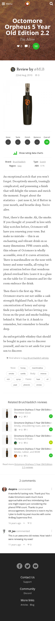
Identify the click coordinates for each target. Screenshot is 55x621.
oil (47, 379)
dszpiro (12, 489)
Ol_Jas (11, 531)
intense (43, 373)
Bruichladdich (19, 161)
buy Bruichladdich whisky (36, 358)
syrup (18, 379)
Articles (24, 604)
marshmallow (37, 368)
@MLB (39, 69)
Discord (28, 593)
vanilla (22, 373)
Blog (32, 604)
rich (8, 379)
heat (38, 379)
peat (15, 385)
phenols (26, 385)
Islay (19, 165)
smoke (11, 373)
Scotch (43, 161)
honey (23, 368)
